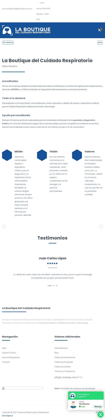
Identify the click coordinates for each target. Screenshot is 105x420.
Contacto (6, 362)
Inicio (4, 348)
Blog (56, 353)
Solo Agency (7, 416)
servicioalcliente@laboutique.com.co (17, 8)
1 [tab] (50, 285)
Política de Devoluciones (65, 357)
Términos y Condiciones (65, 371)
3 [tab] (56, 285)
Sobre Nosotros (61, 348)
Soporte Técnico (9, 353)
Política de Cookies (63, 367)
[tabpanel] (52, 267)
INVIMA (15, 89)
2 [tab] (54, 285)
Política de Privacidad (64, 362)
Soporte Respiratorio (11, 357)
